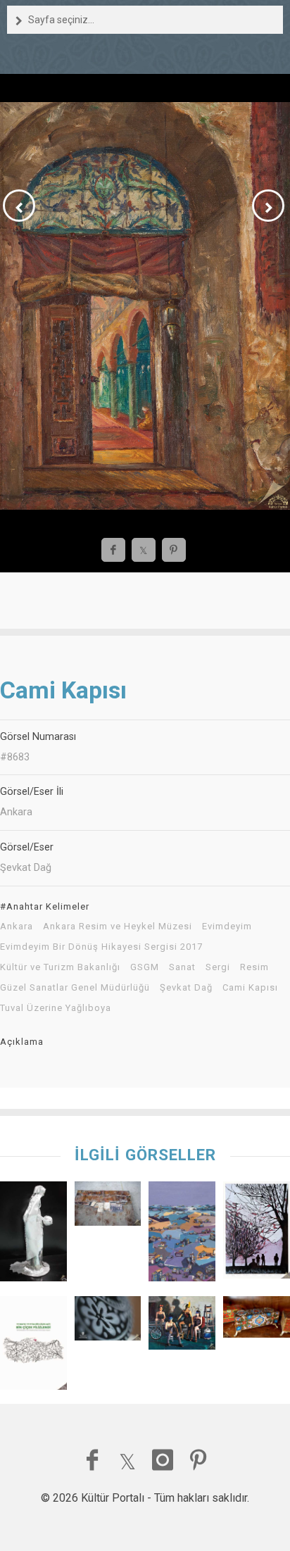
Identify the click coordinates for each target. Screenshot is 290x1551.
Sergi (218, 967)
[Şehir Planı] (182, 1234)
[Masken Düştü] (182, 1326)
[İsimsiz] (33, 1234)
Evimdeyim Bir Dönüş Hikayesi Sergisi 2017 (101, 947)
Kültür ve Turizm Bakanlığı (60, 967)
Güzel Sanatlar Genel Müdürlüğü (75, 988)
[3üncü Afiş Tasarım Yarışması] (33, 1346)
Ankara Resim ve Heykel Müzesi (117, 926)
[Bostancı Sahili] (256, 1233)
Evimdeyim (227, 926)
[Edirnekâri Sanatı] (256, 1320)
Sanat (182, 967)
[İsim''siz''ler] (108, 1207)
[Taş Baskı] (108, 1322)
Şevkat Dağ (186, 988)
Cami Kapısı (250, 988)
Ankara (16, 926)
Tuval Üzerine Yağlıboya (55, 1008)
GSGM (144, 967)
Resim (254, 967)
